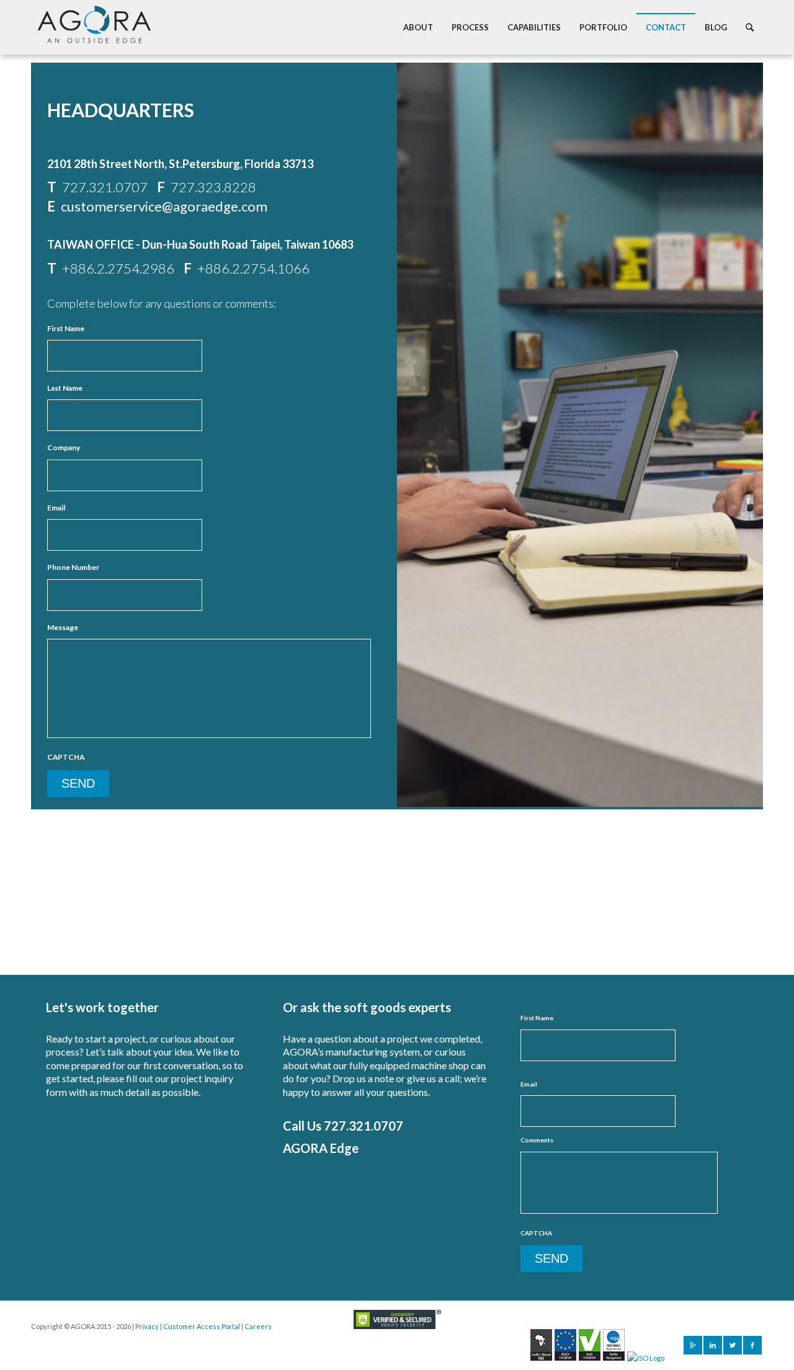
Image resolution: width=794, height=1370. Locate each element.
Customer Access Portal (201, 1326)
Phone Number (73, 567)
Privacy (147, 1326)
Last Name (67, 388)
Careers (258, 1326)
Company (63, 447)
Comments (536, 1140)
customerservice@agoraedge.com (164, 206)
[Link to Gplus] (693, 1345)
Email (59, 507)
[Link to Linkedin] (712, 1345)
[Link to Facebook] (752, 1345)
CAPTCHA (65, 757)
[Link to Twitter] (732, 1345)
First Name (68, 328)
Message (62, 627)
